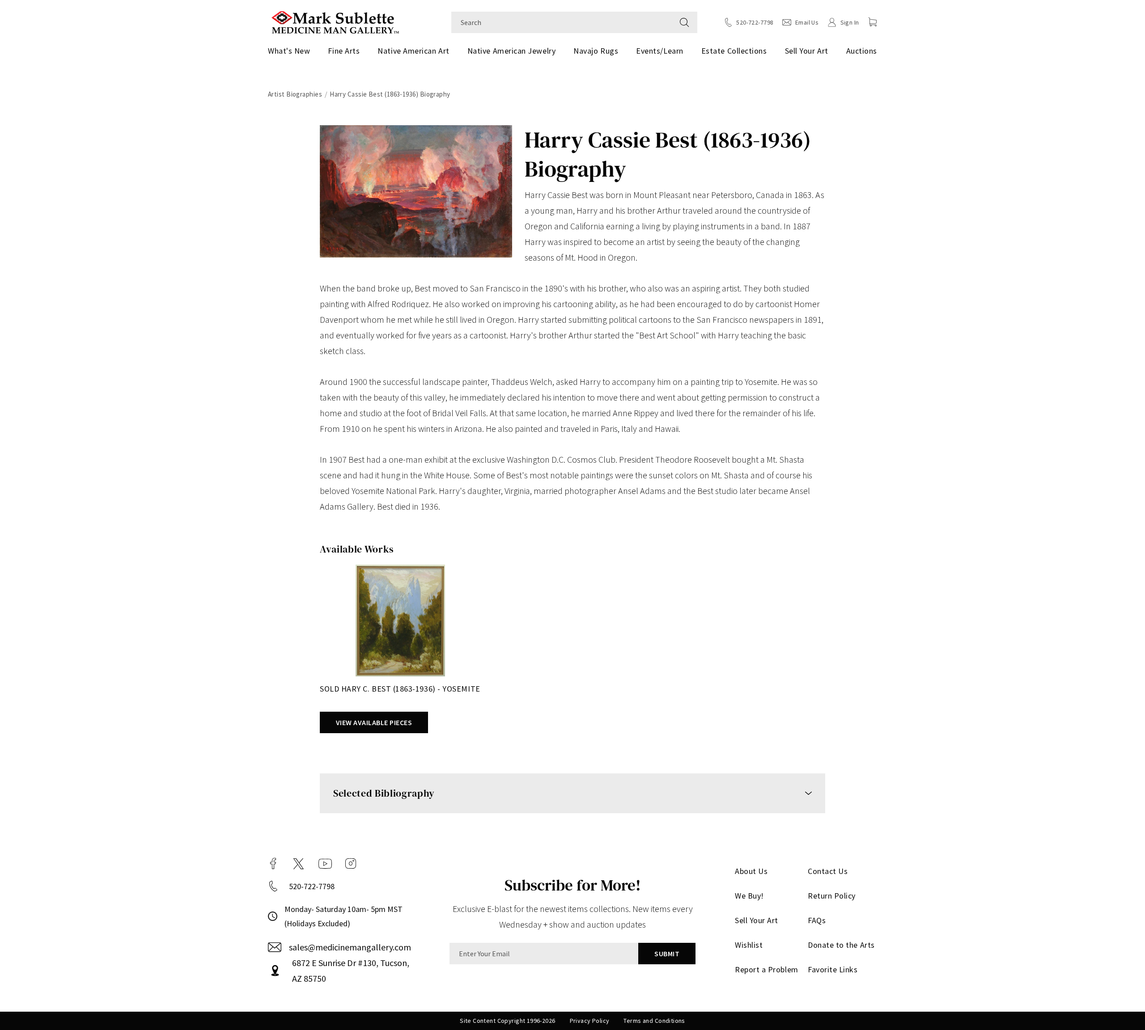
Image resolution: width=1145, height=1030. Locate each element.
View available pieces (374, 722)
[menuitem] (292, 51)
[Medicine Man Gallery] (335, 21)
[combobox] (561, 22)
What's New (289, 51)
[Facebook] (273, 863)
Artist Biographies (295, 94)
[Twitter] (298, 863)
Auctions (861, 51)
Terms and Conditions (654, 1021)
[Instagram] (350, 863)
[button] (872, 21)
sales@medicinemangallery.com (350, 947)
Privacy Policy (590, 1021)
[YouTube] (325, 863)
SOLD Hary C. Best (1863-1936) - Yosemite (400, 689)
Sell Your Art (806, 51)
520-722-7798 (312, 886)
